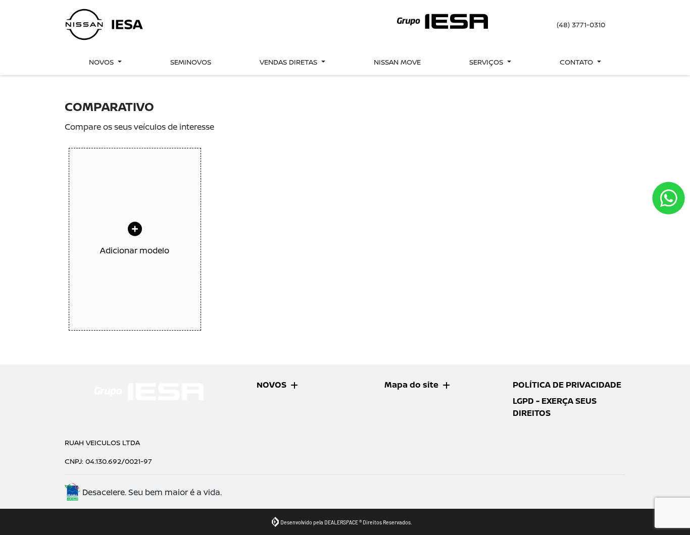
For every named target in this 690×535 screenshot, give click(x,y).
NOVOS (271, 384)
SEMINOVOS (190, 62)
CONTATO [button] (577, 62)
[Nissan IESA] (104, 24)
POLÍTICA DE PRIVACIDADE (567, 384)
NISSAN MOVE (397, 62)
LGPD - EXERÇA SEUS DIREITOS (555, 406)
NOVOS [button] (102, 62)
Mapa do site (411, 384)
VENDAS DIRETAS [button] (289, 62)
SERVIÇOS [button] (487, 62)
